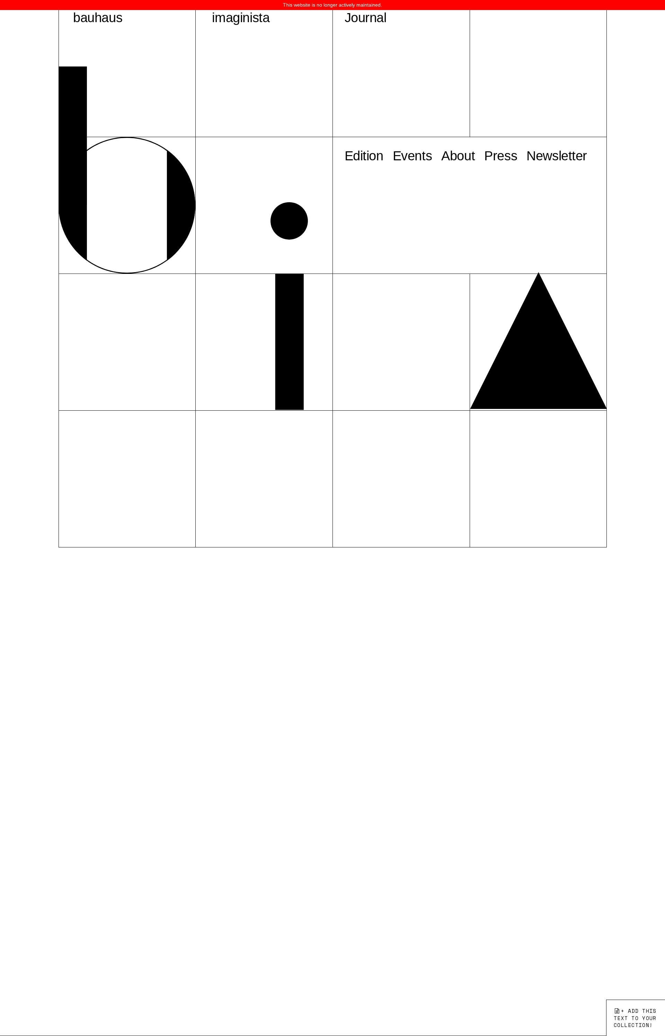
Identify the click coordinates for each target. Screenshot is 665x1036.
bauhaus (97, 17)
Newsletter (556, 156)
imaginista (240, 17)
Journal (366, 17)
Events (412, 156)
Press (500, 156)
